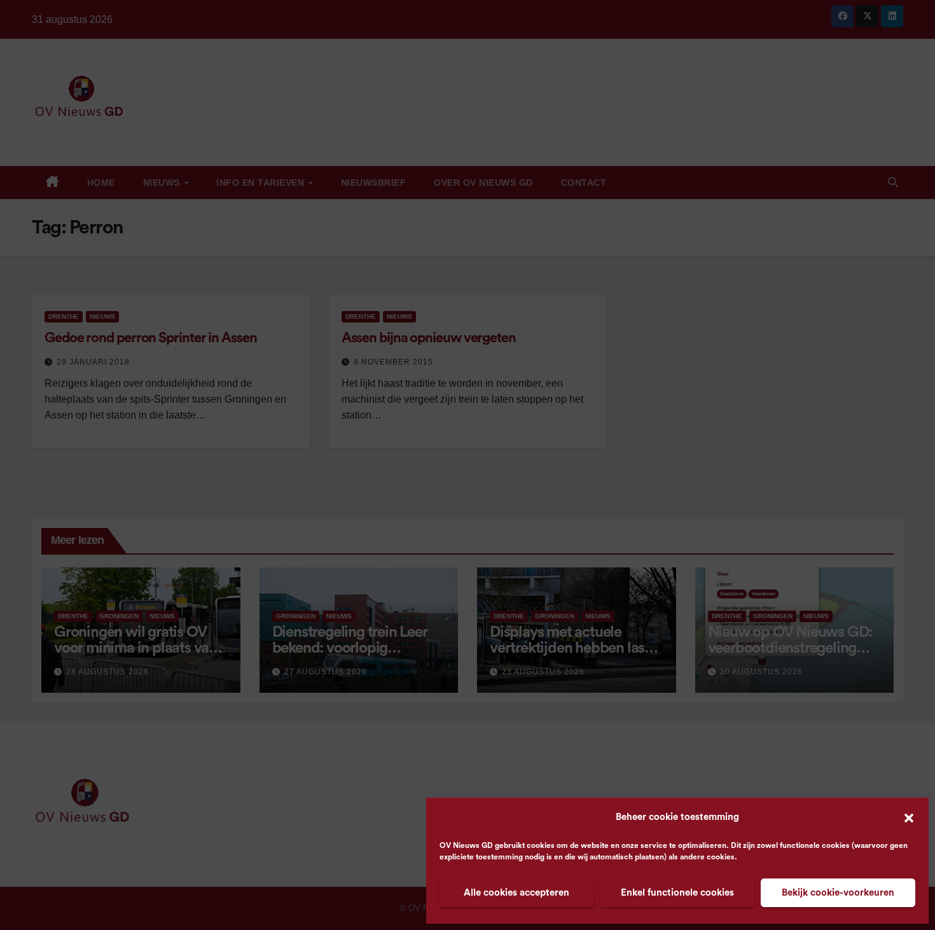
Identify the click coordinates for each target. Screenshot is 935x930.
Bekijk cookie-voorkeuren (838, 893)
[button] (909, 817)
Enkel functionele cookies (677, 893)
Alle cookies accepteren (516, 893)
